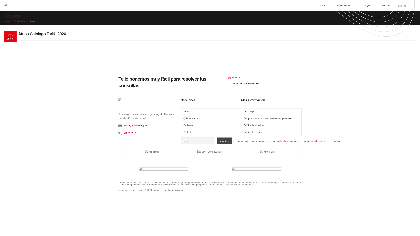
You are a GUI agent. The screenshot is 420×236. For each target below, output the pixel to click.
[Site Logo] (20, 7)
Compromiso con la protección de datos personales (268, 118)
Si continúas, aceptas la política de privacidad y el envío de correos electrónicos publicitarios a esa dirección (288, 141)
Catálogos (365, 5)
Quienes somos (343, 5)
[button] (401, 6)
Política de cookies (253, 132)
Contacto (385, 5)
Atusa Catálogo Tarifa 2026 (42, 33)
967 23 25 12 (234, 78)
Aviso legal (249, 111)
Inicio (322, 5)
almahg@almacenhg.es (135, 125)
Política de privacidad (254, 125)
